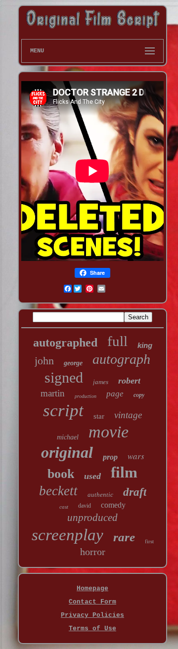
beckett (58, 490)
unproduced (92, 517)
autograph (121, 359)
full (117, 341)
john (44, 360)
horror (92, 551)
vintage (128, 415)
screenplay (67, 535)
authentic (100, 494)
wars (136, 456)
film (124, 472)
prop (110, 457)
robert (129, 381)
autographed (65, 342)
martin (53, 393)
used (92, 476)
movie (109, 432)
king (144, 345)
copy (139, 394)
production (85, 396)
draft (134, 492)
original (67, 452)
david (84, 505)
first (149, 541)
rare (124, 537)
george (73, 363)
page (115, 393)
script (63, 410)
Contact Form (92, 602)
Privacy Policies (92, 615)
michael (68, 437)
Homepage (92, 588)
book (60, 474)
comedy (113, 505)
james (100, 382)
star (98, 416)
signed (63, 377)
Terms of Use (92, 628)
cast (63, 507)
